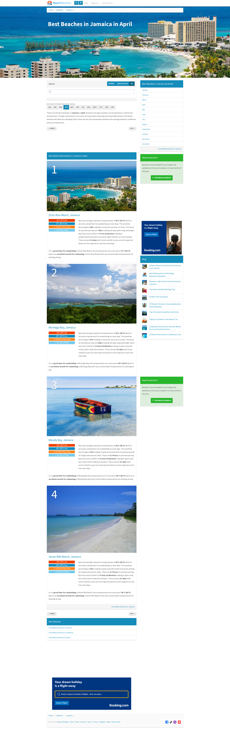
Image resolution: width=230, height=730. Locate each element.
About (72, 722)
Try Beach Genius (162, 177)
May (72, 107)
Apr (66, 107)
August (144, 124)
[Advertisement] (92, 142)
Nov (106, 107)
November (146, 139)
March (144, 100)
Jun (77, 107)
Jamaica (69, 10)
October (145, 134)
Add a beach (115, 722)
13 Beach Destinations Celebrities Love (165, 334)
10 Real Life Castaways (158, 296)
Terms (89, 722)
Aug (88, 107)
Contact (83, 722)
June (144, 114)
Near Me (111, 83)
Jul (83, 107)
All (132, 83)
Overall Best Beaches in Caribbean (61, 633)
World (51, 10)
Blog (86, 3)
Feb (55, 107)
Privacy (95, 722)
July (143, 119)
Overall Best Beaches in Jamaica (123, 607)
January (145, 90)
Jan (49, 107)
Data (77, 722)
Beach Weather (63, 722)
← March (52, 128)
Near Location (122, 83)
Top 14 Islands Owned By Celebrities (164, 312)
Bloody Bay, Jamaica (61, 440)
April (143, 105)
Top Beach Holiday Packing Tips (162, 289)
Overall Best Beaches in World (59, 637)
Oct (101, 107)
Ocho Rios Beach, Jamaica (64, 215)
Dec (112, 107)
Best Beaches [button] (107, 3)
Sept (95, 107)
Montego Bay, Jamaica (62, 327)
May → (132, 128)
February (145, 95)
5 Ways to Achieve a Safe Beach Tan (163, 319)
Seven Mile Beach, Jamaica (65, 556)
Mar (60, 107)
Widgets (103, 722)
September (146, 129)
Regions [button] (94, 3)
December (146, 144)
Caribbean (59, 10)
